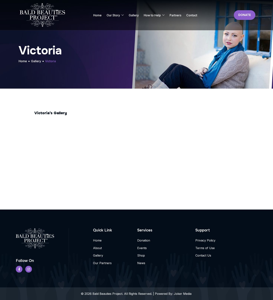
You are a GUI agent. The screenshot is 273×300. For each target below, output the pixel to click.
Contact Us (203, 255)
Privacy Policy (205, 240)
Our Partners (102, 263)
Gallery (134, 15)
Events (142, 248)
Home (97, 15)
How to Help (152, 15)
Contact (191, 15)
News (141, 263)
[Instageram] (28, 269)
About (97, 248)
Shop (141, 255)
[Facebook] (19, 269)
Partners (175, 15)
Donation (143, 240)
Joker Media (183, 294)
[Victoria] (68, 128)
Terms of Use (205, 248)
